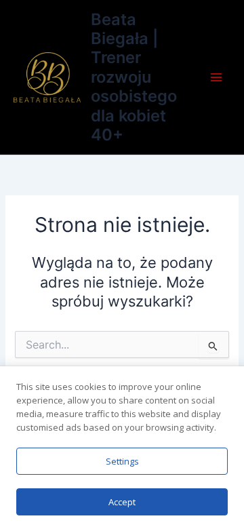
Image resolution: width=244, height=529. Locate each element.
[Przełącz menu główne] (216, 77)
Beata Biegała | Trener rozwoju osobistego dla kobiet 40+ (134, 77)
